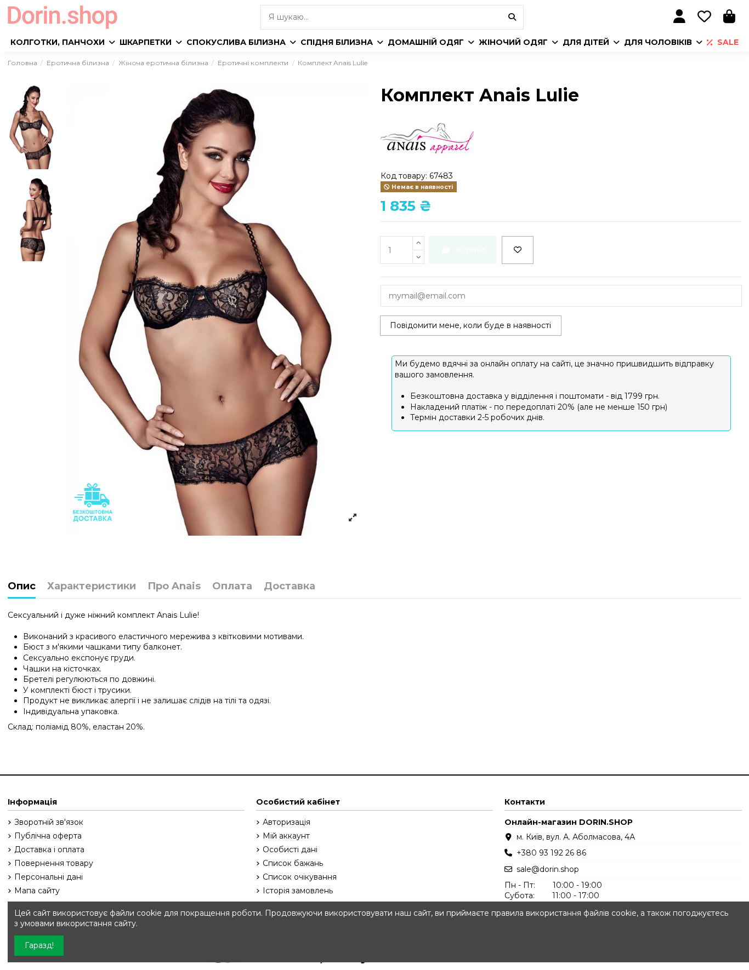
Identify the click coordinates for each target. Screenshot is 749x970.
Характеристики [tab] (91, 586)
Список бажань (293, 863)
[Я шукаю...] (512, 17)
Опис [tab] (22, 586)
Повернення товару (53, 863)
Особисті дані (290, 849)
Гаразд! (39, 945)
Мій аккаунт (286, 836)
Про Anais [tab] (174, 586)
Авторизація (286, 822)
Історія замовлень (298, 891)
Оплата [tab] (232, 586)
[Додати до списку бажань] (518, 250)
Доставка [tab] (289, 586)
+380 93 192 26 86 (551, 853)
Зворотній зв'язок (48, 822)
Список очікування (300, 877)
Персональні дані (48, 877)
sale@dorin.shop (548, 869)
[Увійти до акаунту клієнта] (679, 17)
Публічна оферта (48, 836)
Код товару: (404, 176)
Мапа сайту (37, 891)
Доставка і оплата (49, 849)
